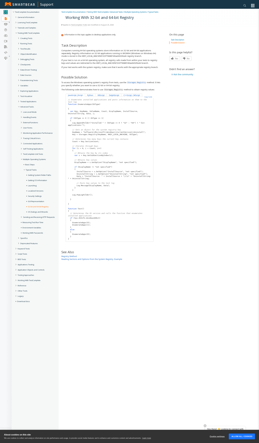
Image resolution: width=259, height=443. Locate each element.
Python (90, 95)
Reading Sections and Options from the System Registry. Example (91, 259)
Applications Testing (26, 264)
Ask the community (183, 74)
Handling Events (29, 117)
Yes (176, 58)
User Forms (27, 128)
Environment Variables (32, 227)
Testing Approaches (26, 275)
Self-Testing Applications (33, 149)
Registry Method (69, 256)
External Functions (30, 122)
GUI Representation (36, 201)
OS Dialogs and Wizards (38, 212)
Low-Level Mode (30, 112)
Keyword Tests (24, 248)
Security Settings (35, 196)
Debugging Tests (27, 59)
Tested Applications (28, 101)
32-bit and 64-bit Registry (38, 206)
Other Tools (22, 291)
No (188, 58)
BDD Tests (22, 259)
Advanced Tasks (27, 107)
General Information (26, 17)
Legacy (21, 296)
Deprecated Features (29, 243)
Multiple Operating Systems (34, 159)
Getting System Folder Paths (39, 175)
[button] (252, 5)
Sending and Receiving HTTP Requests (39, 217)
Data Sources (25, 75)
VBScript (101, 95)
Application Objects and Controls (31, 270)
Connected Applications (32, 143)
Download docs (23, 301)
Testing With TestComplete (29, 33)
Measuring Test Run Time (33, 222)
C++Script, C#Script (132, 95)
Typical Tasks (31, 170)
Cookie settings (217, 436)
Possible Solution (178, 43)
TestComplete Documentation (27, 12)
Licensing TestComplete (27, 22)
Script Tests (22, 254)
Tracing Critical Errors (31, 138)
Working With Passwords (33, 233)
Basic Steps (30, 164)
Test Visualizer (26, 96)
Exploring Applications (29, 91)
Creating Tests (26, 38)
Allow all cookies (241, 436)
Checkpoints (25, 64)
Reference (22, 285)
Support (46, 4)
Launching (32, 185)
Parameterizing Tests (29, 80)
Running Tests (26, 43)
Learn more (146, 438)
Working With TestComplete (29, 280)
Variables (24, 85)
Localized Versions (35, 191)
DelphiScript (114, 95)
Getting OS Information (37, 180)
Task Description (177, 40)
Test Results (25, 49)
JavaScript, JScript (75, 95)
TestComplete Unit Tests (33, 154)
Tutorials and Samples (27, 28)
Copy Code (148, 97)
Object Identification (28, 54)
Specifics (24, 238)
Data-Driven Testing (28, 70)
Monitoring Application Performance (38, 133)
